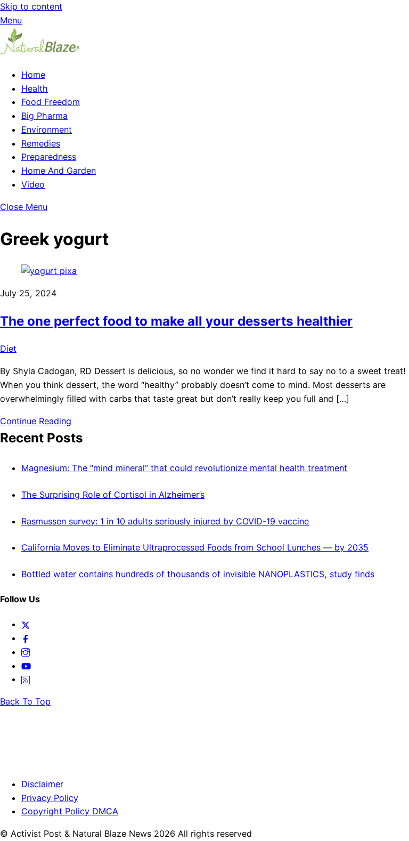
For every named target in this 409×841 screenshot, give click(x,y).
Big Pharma (44, 115)
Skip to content (31, 6)
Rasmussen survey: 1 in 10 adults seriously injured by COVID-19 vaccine (165, 521)
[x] (25, 624)
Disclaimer (42, 784)
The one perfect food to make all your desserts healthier (176, 321)
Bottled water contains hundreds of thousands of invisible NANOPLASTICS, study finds (197, 574)
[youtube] (26, 665)
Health (34, 88)
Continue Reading (35, 421)
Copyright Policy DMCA (69, 811)
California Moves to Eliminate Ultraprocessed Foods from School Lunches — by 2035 (195, 547)
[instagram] (25, 651)
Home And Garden (58, 170)
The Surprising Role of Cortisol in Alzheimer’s (112, 494)
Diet (8, 348)
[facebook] (25, 638)
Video (33, 184)
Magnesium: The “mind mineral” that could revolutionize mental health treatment (184, 468)
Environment (46, 129)
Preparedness (48, 156)
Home (33, 74)
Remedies (40, 143)
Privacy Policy (49, 798)
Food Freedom (50, 101)
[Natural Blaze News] (40, 52)
